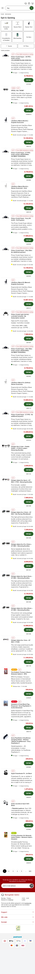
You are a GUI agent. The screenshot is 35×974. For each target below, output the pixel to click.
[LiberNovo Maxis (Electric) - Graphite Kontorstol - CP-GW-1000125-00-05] (6, 120)
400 (30, 871)
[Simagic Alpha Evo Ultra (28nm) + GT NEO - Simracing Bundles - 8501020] (6, 607)
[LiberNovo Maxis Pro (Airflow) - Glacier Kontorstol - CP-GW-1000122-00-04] (6, 381)
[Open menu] (2, 8)
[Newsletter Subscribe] (31, 886)
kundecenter (28, 903)
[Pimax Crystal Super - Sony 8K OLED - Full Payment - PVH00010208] (6, 217)
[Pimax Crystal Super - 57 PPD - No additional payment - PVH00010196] (6, 413)
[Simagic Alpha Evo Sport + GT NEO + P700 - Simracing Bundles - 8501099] (6, 479)
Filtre (26, 46)
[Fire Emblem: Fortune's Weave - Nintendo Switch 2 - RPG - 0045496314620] (6, 671)
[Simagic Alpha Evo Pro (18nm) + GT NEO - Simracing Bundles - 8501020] (6, 543)
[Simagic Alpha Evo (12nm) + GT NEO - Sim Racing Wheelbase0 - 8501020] (6, 511)
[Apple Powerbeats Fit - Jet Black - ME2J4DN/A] (6, 772)
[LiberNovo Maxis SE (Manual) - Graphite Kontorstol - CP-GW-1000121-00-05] (6, 281)
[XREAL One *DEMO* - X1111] (6, 89)
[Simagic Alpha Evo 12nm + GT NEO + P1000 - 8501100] (6, 639)
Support (4, 912)
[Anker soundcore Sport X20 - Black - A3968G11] (6, 803)
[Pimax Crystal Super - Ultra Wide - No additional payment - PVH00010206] (6, 249)
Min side (4, 917)
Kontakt (4, 922)
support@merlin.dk (16, 905)
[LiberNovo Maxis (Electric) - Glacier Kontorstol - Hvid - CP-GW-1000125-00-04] (6, 185)
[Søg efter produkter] (31, 8)
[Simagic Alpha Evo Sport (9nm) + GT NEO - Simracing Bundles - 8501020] (6, 575)
